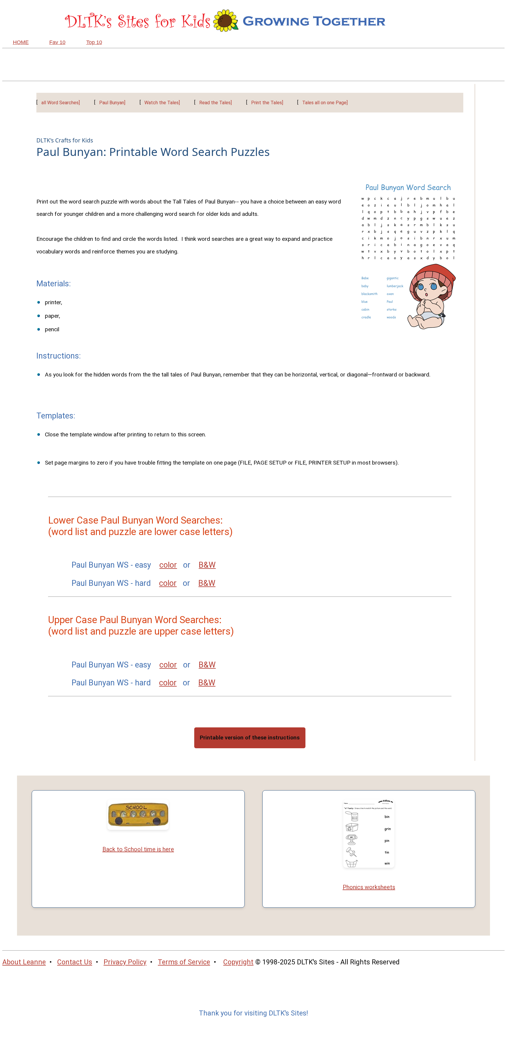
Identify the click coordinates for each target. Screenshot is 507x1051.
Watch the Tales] (162, 102)
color (168, 565)
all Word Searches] (60, 102)
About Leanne (24, 962)
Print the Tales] (267, 102)
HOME (21, 42)
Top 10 (94, 42)
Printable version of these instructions (250, 737)
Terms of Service (184, 962)
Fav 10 (57, 42)
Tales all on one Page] (325, 102)
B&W (207, 565)
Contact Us (74, 962)
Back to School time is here (138, 849)
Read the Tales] (215, 102)
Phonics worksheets (369, 887)
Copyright (238, 962)
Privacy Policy (125, 962)
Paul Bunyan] (112, 102)
